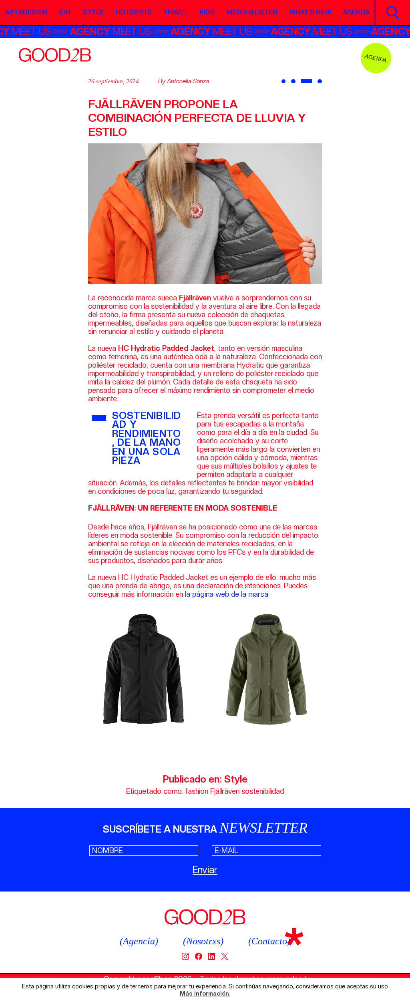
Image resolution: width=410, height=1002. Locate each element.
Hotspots (133, 12)
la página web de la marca (226, 594)
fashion (196, 791)
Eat (65, 12)
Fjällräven (224, 791)
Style (93, 12)
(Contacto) (269, 941)
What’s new (310, 12)
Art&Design (26, 12)
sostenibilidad (262, 791)
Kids (207, 12)
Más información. (205, 993)
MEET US (123, 31)
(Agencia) (139, 941)
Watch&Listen (251, 12)
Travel (175, 12)
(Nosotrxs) (203, 941)
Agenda (356, 12)
